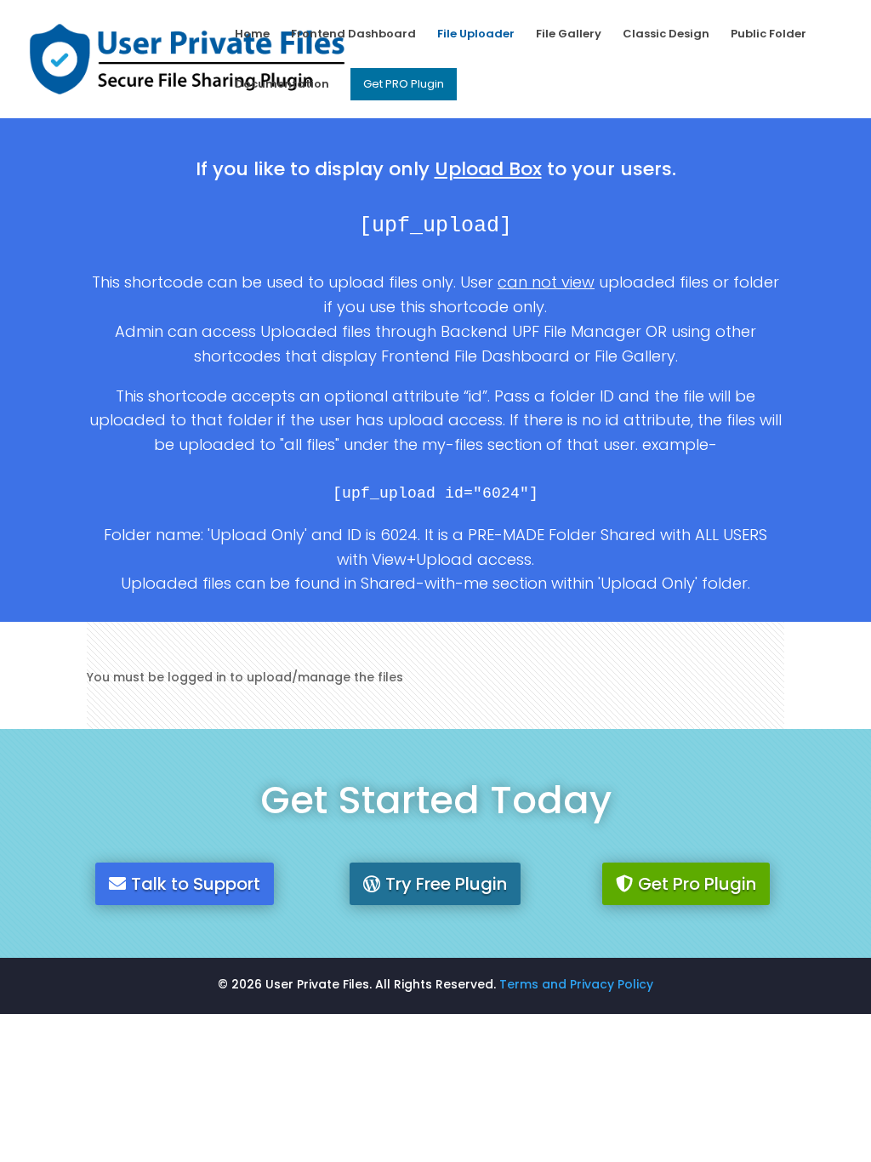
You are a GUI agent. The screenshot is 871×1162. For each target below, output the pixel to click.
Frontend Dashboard (353, 35)
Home (252, 35)
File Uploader (476, 35)
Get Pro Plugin (697, 884)
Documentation (282, 85)
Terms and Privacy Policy (576, 984)
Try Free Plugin (446, 884)
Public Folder (768, 35)
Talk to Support (195, 884)
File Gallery (568, 35)
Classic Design (666, 35)
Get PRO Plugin (403, 84)
